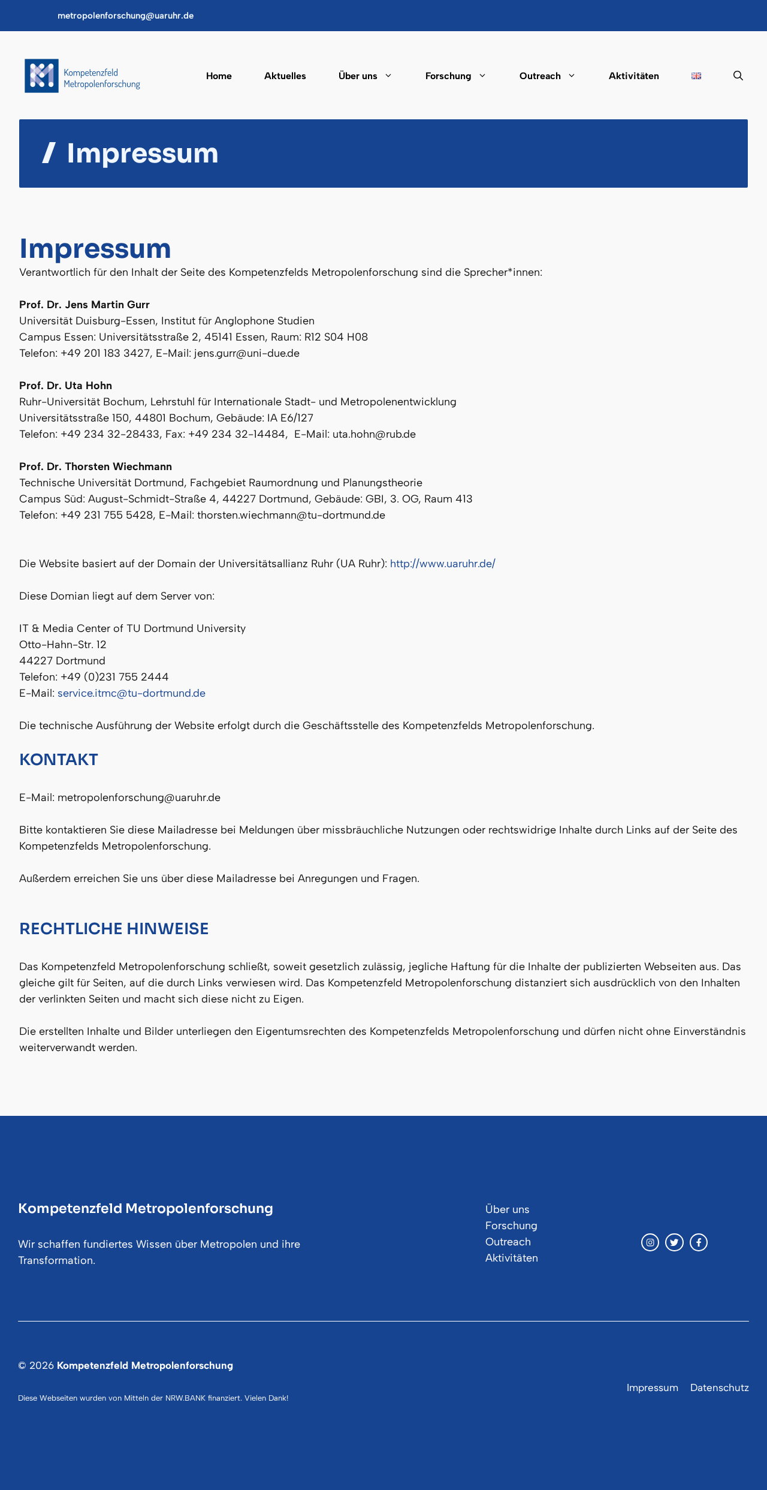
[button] (730, 76)
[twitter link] (674, 1242)
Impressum (652, 1387)
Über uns (358, 76)
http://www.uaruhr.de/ (443, 563)
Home (219, 76)
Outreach (540, 76)
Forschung (448, 76)
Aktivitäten (634, 76)
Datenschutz (719, 1387)
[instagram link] (650, 1242)
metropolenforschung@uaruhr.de (126, 15)
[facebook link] (699, 1242)
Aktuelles (285, 76)
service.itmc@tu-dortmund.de (132, 693)
